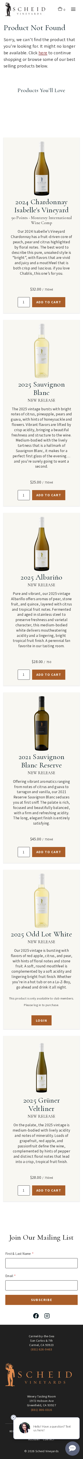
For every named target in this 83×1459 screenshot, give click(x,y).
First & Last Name (18, 1254)
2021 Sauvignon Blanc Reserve (42, 761)
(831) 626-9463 (41, 1349)
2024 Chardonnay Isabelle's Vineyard (41, 206)
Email (9, 1276)
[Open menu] (73, 9)
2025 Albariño (41, 577)
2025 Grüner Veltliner (41, 1104)
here (43, 53)
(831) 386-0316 (41, 1410)
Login (41, 1020)
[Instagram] (47, 1315)
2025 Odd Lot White (41, 934)
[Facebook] (36, 1315)
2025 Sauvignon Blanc (41, 388)
